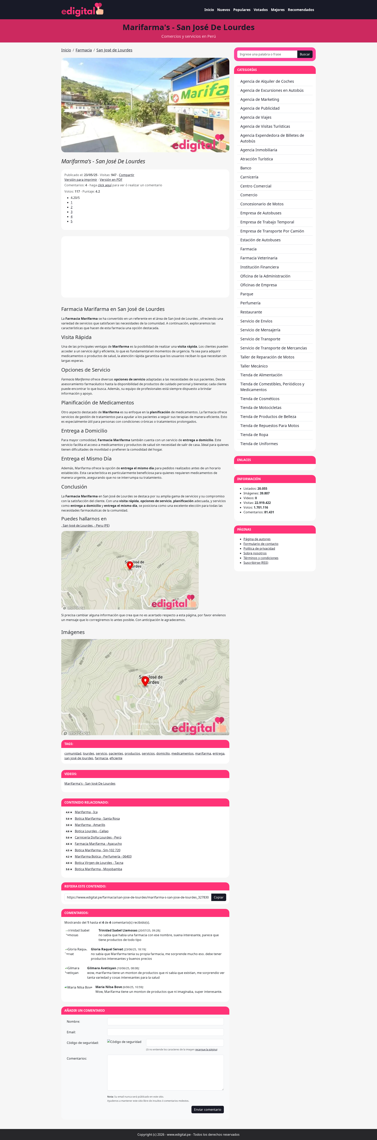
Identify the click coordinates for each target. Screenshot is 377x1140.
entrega (218, 753)
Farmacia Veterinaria (258, 258)
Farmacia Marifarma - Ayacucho (98, 843)
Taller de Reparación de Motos (267, 357)
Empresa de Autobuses (260, 213)
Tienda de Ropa (254, 434)
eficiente (116, 758)
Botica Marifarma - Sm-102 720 (97, 850)
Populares (242, 9)
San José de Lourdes (114, 50)
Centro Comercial (255, 186)
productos (132, 753)
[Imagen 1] (145, 730)
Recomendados (301, 9)
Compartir (126, 175)
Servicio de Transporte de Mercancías (273, 348)
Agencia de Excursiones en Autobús (272, 90)
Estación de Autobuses (260, 240)
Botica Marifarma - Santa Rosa (97, 818)
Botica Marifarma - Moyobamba (98, 869)
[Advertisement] (145, 266)
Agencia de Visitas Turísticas (265, 126)
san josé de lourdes (78, 758)
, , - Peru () (85, 525)
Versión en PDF (111, 179)
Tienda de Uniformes (259, 443)
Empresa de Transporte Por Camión (272, 231)
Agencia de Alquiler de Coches (267, 81)
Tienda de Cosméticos (259, 398)
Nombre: (73, 1021)
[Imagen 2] (152, 730)
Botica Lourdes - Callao (92, 831)
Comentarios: (77, 1058)
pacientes (116, 753)
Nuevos (223, 9)
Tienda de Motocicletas (260, 407)
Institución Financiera (259, 267)
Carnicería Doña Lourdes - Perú (98, 837)
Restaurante (251, 312)
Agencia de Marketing (259, 99)
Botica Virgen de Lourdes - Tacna (99, 863)
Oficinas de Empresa (258, 285)
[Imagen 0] (138, 730)
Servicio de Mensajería (260, 330)
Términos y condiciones (260, 558)
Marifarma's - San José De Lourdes (89, 783)
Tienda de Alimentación (261, 375)
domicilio (163, 753)
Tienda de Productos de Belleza (268, 416)
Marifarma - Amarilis (90, 825)
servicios (148, 753)
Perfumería (250, 303)
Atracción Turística (256, 159)
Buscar (305, 54)
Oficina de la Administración (265, 276)
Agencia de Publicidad (260, 108)
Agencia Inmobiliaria (258, 149)
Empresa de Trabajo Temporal (267, 222)
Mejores (278, 9)
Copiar (219, 897)
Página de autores (257, 539)
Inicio (209, 9)
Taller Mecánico (254, 366)
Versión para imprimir (80, 179)
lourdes (88, 753)
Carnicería (249, 177)
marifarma (203, 753)
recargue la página (206, 1049)
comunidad (72, 753)
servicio (101, 753)
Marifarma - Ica (86, 812)
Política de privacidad (259, 548)
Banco (245, 168)
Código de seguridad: (83, 1043)
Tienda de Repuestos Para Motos (269, 425)
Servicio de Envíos (256, 321)
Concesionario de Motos (262, 204)
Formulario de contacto (260, 544)
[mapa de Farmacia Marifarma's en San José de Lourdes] (130, 570)
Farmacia (84, 50)
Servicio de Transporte (260, 339)
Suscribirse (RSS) (255, 562)
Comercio (248, 195)
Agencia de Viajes (255, 117)
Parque (246, 294)
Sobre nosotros (255, 553)
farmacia (101, 758)
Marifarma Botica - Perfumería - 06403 (103, 856)
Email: (71, 1032)
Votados (261, 9)
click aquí (105, 185)
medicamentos (182, 753)
